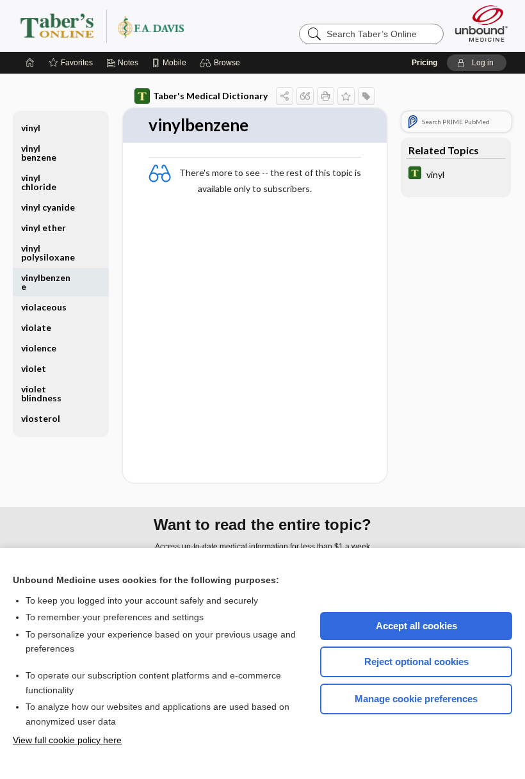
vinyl (30, 127)
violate (36, 327)
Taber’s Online (179, 25)
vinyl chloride (38, 182)
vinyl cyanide (48, 207)
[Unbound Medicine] (481, 23)
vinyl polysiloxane (48, 252)
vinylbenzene (45, 282)
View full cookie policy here (67, 740)
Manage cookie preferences (416, 698)
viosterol (40, 418)
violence (38, 347)
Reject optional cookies (416, 661)
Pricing (424, 62)
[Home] (30, 63)
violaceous (44, 306)
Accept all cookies (416, 625)
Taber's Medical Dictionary (210, 95)
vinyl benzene (38, 153)
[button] (222, 63)
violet (33, 368)
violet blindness (41, 393)
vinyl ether (43, 227)
